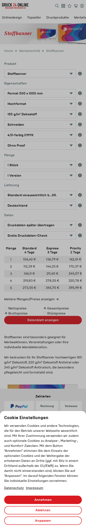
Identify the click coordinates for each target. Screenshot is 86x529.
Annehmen (43, 500)
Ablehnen (43, 510)
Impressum (34, 488)
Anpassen (43, 521)
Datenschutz (14, 488)
